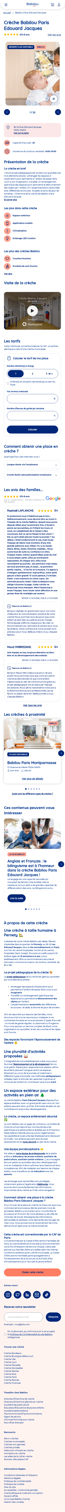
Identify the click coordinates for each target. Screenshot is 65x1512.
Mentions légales (12, 1478)
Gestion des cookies (14, 1502)
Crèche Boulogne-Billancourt (18, 1356)
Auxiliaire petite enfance (16, 1410)
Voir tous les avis (32, 705)
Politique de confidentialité (17, 1481)
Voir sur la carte (21, 133)
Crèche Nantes (11, 1371)
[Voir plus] (54, 99)
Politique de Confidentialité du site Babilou (31, 1334)
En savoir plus (10, 199)
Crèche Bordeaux (13, 1353)
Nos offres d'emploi (14, 1422)
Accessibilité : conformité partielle (21, 1490)
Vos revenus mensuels (23, 391)
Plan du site (10, 1487)
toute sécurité (29, 1142)
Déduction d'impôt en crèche (19, 1450)
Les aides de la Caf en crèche (18, 1456)
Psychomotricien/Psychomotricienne (23, 1413)
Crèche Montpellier (13, 1368)
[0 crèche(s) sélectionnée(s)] (52, 5)
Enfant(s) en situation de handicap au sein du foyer (32, 383)
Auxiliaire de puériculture (16, 1405)
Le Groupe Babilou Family (17, 1499)
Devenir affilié (11, 1496)
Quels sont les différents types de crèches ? (32, 793)
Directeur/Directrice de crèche (19, 1399)
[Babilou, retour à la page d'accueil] (32, 5)
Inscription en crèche (14, 1453)
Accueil (7, 12)
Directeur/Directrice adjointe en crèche (23, 1402)
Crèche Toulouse (12, 1383)
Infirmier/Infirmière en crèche (19, 1419)
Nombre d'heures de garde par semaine (31, 408)
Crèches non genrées (14, 1444)
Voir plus (8, 273)
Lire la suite (16, 898)
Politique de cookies (14, 1484)
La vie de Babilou (17, 854)
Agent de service (12, 1416)
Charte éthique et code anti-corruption (23, 1493)
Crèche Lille (10, 1359)
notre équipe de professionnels (30, 1153)
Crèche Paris (10, 1377)
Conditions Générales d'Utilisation (21, 1475)
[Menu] (6, 5)
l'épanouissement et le (31, 1064)
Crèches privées (12, 1447)
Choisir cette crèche (32, 1272)
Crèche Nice (10, 1374)
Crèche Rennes (11, 1380)
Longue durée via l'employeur (22, 464)
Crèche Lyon (10, 1362)
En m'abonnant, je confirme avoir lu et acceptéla (31, 1334)
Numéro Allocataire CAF (16, 1459)
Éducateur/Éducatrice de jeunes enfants (24, 1408)
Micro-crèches (11, 1438)
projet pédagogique (16, 976)
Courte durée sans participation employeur (29, 475)
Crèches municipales (14, 1441)
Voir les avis (54, 34)
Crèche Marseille (12, 1365)
